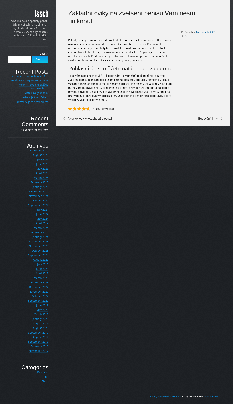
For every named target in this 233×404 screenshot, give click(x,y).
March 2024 (41, 228)
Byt (46, 376)
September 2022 (38, 300)
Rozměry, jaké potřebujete (32, 102)
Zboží (45, 381)
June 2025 (42, 164)
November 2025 (38, 150)
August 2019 (40, 337)
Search (44, 53)
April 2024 (42, 223)
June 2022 (42, 305)
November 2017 (38, 350)
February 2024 (39, 232)
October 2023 (40, 250)
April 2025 (42, 173)
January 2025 (40, 187)
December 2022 (38, 287)
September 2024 (38, 205)
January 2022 (40, 319)
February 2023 (39, 282)
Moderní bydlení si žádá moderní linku (33, 86)
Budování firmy (208, 118)
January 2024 (40, 237)
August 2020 (40, 328)
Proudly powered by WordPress (165, 396)
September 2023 (38, 255)
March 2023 (41, 278)
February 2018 (39, 346)
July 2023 (42, 264)
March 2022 (41, 314)
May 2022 (42, 309)
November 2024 (38, 196)
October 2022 (40, 296)
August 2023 (40, 259)
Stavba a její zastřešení (34, 97)
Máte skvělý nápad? (36, 93)
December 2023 (38, 241)
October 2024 (40, 200)
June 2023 (42, 268)
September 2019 (38, 332)
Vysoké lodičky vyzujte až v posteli (90, 118)
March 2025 (41, 177)
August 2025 (40, 155)
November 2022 (38, 291)
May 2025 (42, 168)
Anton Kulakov (210, 396)
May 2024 (42, 218)
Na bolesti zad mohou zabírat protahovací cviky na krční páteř (28, 78)
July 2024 (42, 209)
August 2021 (40, 323)
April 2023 (42, 273)
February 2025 (39, 182)
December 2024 (38, 191)
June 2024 (42, 214)
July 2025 (42, 159)
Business (42, 372)
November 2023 (38, 246)
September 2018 (38, 341)
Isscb (41, 13)
